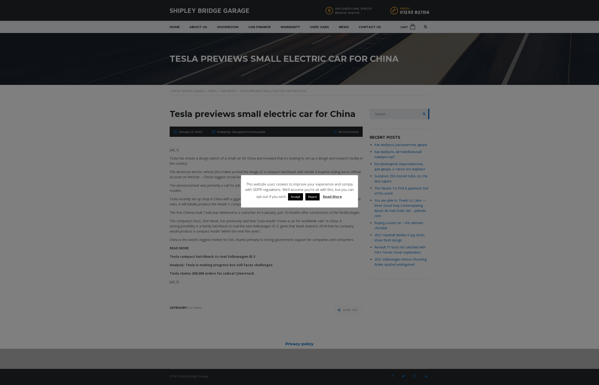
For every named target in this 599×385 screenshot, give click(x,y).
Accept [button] (295, 197)
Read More (332, 196)
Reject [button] (312, 197)
